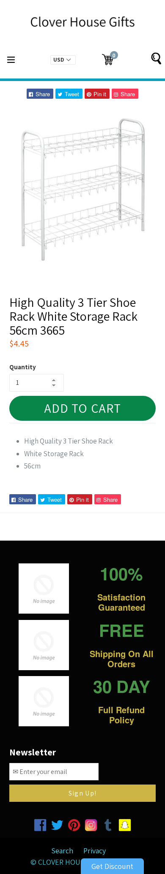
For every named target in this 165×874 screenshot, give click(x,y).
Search (62, 850)
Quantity (22, 367)
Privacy (94, 850)
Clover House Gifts (74, 862)
